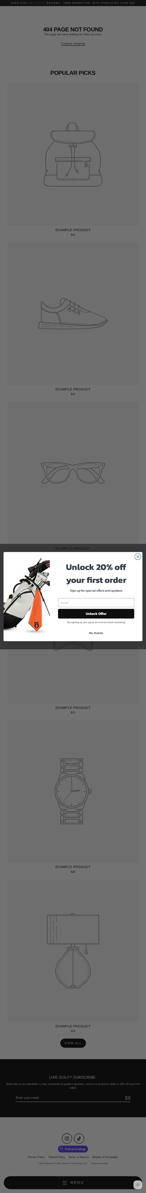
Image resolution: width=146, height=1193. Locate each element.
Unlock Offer (96, 613)
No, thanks (96, 632)
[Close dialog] (138, 556)
